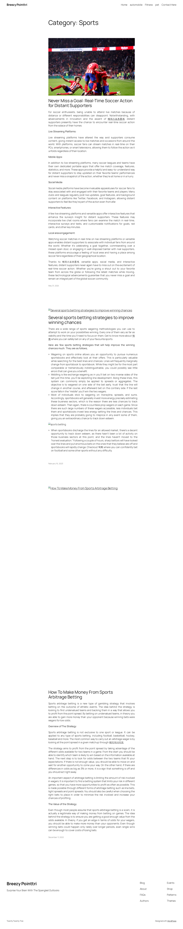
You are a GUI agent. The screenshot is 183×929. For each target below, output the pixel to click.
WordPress (171, 921)
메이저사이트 (116, 742)
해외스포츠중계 (116, 118)
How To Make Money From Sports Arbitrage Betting (80, 694)
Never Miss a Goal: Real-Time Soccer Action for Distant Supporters (90, 103)
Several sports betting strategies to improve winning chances (91, 320)
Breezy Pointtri (17, 5)
